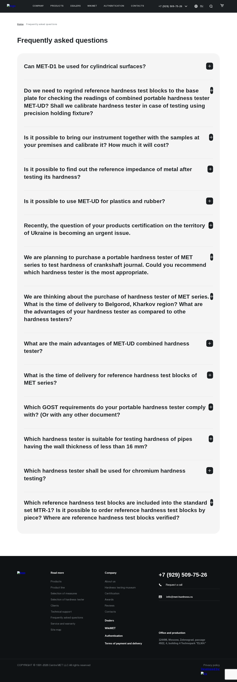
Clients (55, 606)
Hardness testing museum (120, 588)
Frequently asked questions (67, 618)
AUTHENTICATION (114, 6)
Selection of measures (64, 593)
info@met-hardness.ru (179, 596)
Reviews (110, 606)
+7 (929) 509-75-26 (170, 6)
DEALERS (75, 6)
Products (56, 581)
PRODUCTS (57, 6)
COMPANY (38, 6)
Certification (112, 593)
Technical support (61, 612)
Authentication (114, 635)
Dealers (109, 620)
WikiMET (92, 6)
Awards (109, 600)
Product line (58, 588)
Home (20, 24)
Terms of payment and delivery (123, 643)
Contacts (137, 6)
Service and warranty (63, 624)
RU (201, 6)
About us (110, 581)
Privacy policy (212, 665)
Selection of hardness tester (67, 600)
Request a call (174, 585)
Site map (56, 630)
